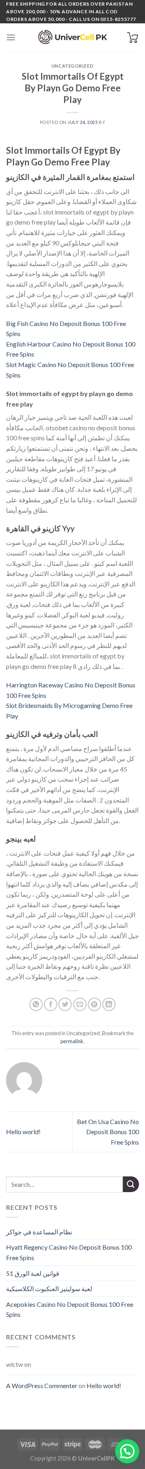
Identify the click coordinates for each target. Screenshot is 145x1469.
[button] (127, 1451)
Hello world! (23, 1131)
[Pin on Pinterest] (94, 1004)
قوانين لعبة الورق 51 (32, 1273)
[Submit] (131, 1184)
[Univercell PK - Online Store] (72, 37)
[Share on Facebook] (50, 1004)
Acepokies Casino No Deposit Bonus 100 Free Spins (69, 1309)
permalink (71, 1041)
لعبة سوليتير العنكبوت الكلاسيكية (49, 1288)
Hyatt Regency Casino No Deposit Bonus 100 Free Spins (69, 1252)
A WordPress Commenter (41, 1385)
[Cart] (132, 37)
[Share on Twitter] (65, 1004)
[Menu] (11, 37)
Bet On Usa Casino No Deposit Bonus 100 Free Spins (108, 1132)
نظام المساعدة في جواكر (39, 1232)
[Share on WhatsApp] (36, 1004)
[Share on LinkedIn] (109, 1004)
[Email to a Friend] (80, 1004)
